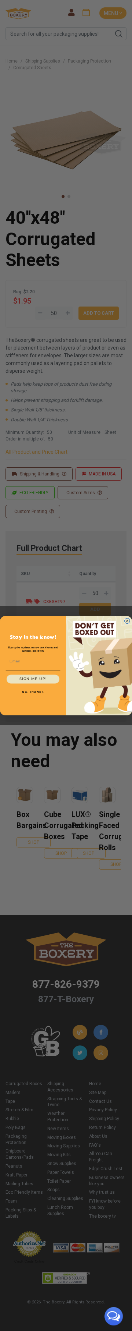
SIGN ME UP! (33, 679)
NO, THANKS (33, 692)
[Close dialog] (127, 620)
